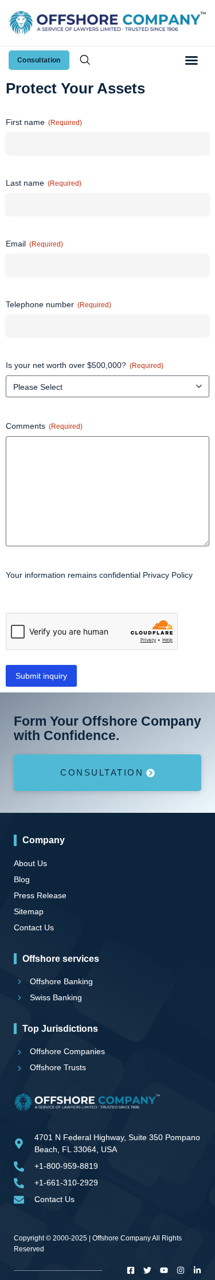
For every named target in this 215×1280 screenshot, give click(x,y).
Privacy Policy (168, 575)
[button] (191, 60)
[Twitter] (147, 1270)
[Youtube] (164, 1270)
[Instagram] (181, 1270)
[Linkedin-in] (197, 1270)
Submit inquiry (41, 675)
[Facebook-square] (131, 1270)
